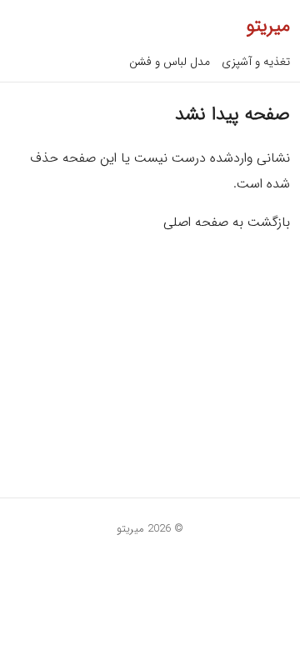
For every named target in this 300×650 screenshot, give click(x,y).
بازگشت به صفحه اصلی (226, 222)
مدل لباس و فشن (169, 61)
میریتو (268, 26)
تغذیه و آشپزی (256, 61)
